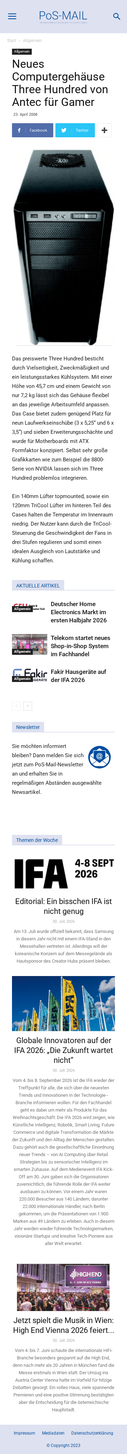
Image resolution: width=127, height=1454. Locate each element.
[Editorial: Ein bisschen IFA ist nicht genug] (63, 873)
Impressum (24, 1433)
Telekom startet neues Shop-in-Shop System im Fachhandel (80, 646)
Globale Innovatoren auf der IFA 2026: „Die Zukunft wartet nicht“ (63, 1050)
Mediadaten (53, 1433)
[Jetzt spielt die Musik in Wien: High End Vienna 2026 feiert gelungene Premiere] (63, 1284)
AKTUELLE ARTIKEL (38, 585)
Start (11, 40)
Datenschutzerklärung (92, 1433)
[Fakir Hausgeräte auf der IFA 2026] (29, 675)
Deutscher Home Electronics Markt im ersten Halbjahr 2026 (79, 612)
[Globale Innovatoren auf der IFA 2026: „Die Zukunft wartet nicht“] (63, 1003)
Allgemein (32, 40)
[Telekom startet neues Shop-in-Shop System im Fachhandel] (29, 644)
